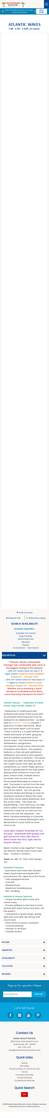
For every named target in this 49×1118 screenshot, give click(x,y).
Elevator (25, 642)
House (25, 645)
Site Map (24, 1066)
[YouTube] (29, 1015)
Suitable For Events (26, 633)
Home (24, 1063)
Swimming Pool (26, 639)
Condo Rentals (24, 1078)
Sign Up (39, 994)
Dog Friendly (25, 636)
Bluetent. (36, 1106)
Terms (24, 1072)
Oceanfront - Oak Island (25, 648)
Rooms (6, 942)
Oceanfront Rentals (24, 1081)
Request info (14, 618)
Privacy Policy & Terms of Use (24, 1069)
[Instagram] (19, 1015)
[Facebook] (10, 1015)
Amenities (7, 950)
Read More (41, 11)
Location (7, 966)
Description (8, 655)
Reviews (6, 974)
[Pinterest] (38, 1015)
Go (24, 1094)
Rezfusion (22, 1106)
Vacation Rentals (24, 1075)
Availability (8, 958)
